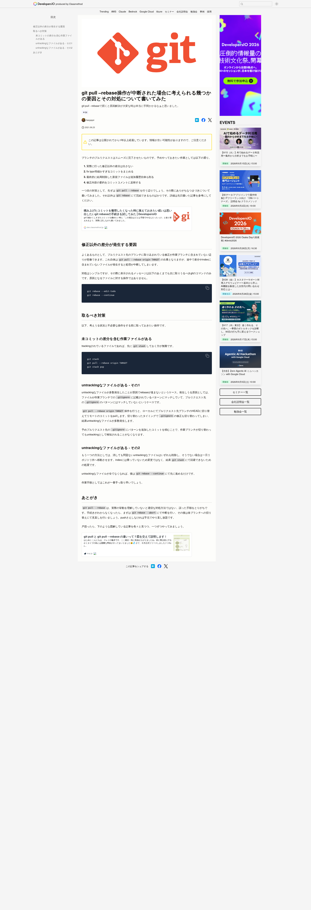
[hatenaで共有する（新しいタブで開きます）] (197, 120)
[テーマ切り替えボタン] (277, 4)
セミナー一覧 (240, 392)
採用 (209, 11)
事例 (202, 11)
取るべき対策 (40, 30)
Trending (104, 11)
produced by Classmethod (69, 3)
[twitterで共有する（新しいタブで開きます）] (210, 120)
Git (86, 112)
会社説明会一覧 (240, 402)
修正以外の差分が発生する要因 (49, 26)
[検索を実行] (242, 4)
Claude (122, 11)
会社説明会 (182, 11)
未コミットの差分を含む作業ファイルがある (54, 37)
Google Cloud (147, 11)
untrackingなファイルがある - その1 (54, 43)
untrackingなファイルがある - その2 (54, 47)
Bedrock (133, 11)
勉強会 (193, 11)
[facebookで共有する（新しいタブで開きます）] (203, 120)
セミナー (169, 11)
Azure (159, 11)
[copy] (207, 288)
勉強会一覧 (240, 411)
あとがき (37, 52)
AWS (113, 11)
